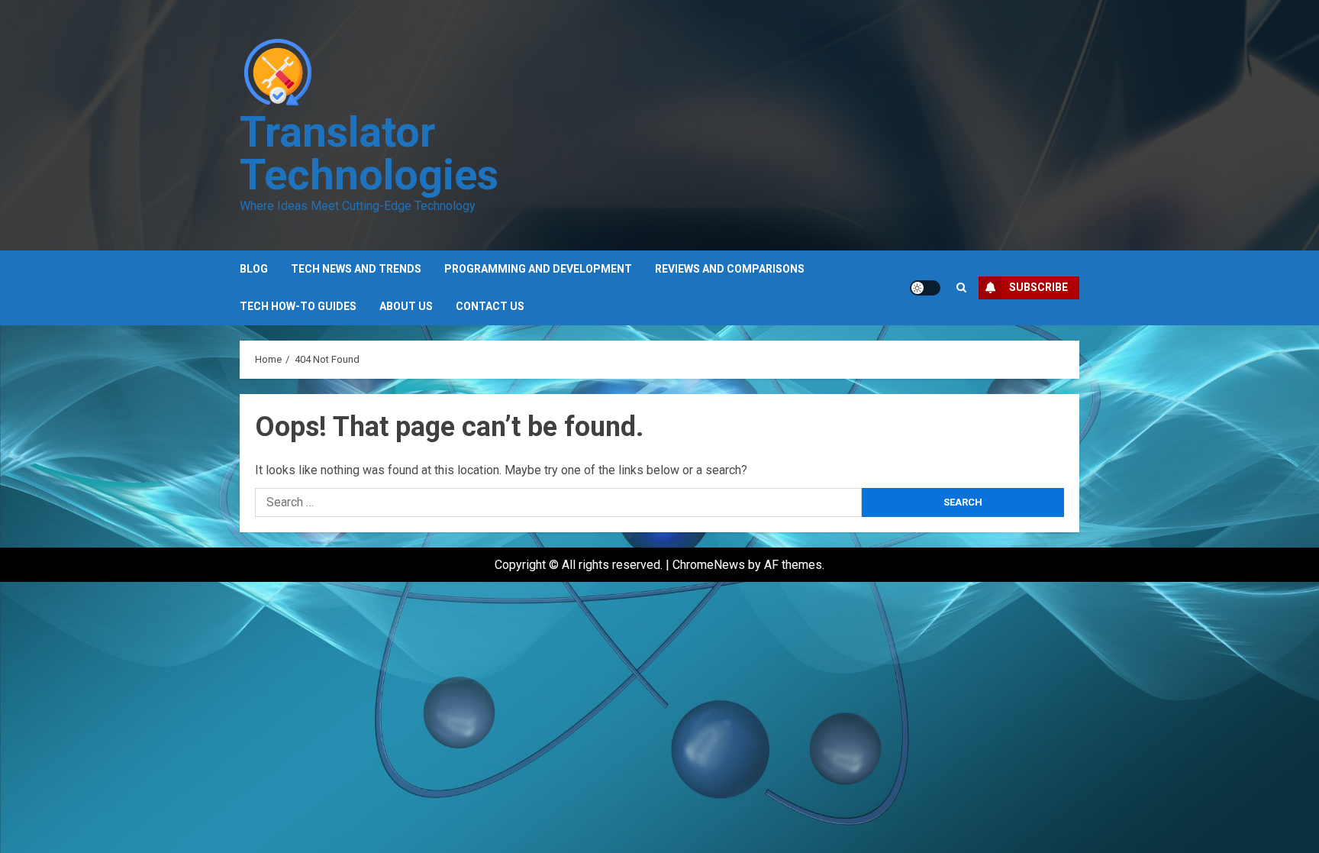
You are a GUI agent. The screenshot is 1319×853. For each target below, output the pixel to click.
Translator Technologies (369, 153)
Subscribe (1038, 287)
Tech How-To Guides (298, 306)
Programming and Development (538, 269)
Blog (254, 269)
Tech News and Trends (356, 269)
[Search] (961, 287)
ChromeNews (708, 564)
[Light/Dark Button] (925, 288)
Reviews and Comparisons (730, 269)
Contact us (490, 306)
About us (406, 306)
